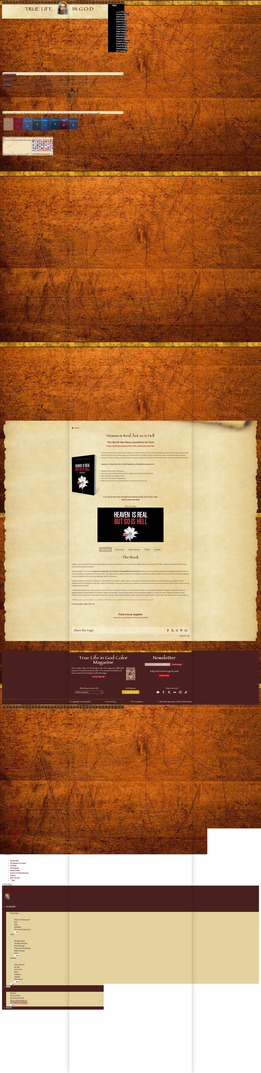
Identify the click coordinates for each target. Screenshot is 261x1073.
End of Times (18, 782)
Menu (6, 55)
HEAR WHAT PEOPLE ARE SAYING (107, 292)
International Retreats (16, 832)
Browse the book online (17, 811)
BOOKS (8, 799)
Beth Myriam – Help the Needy (19, 837)
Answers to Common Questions (19, 873)
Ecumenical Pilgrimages (17, 829)
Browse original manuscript (18, 813)
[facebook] (163, 692)
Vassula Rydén (14, 860)
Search (16, 766)
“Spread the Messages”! (17, 842)
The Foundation (136, 702)
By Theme (13, 771)
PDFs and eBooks (15, 808)
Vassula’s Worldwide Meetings (19, 827)
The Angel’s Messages (20, 756)
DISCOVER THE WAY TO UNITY (106, 235)
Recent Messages (19, 758)
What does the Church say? (22, 742)
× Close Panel (7, 884)
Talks (147, 549)
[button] (16, 906)
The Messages (14, 726)
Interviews (134, 549)
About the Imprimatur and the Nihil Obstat (175, 702)
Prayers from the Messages (22, 761)
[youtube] (158, 692)
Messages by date (19, 754)
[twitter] (169, 692)
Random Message (19, 763)
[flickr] (174, 692)
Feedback (183, 636)
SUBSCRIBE (164, 675)
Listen (157, 549)
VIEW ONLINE (98, 677)
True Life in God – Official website (22, 889)
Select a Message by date (13, 419)
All (7, 412)
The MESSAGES (10, 719)
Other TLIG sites (15, 878)
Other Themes (18, 792)
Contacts (12, 875)
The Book (105, 549)
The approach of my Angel (18, 863)
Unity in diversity (19, 777)
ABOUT (8, 854)
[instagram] (180, 692)
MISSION (8, 820)
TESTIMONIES (10, 851)
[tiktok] (186, 692)
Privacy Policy (110, 702)
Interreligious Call (15, 839)
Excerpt (119, 549)
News (11, 844)
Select (12, 747)
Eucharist (17, 789)
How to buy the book (131, 500)
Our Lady (16, 780)
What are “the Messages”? (22, 732)
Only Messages (19, 412)
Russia (16, 785)
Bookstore (13, 806)
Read (15, 735)
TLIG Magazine (14, 868)
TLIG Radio (13, 865)
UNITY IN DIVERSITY (12, 849)
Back (17, 745)
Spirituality (17, 740)
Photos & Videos (15, 870)
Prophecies (17, 787)
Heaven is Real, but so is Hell (19, 816)
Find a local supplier (131, 614)
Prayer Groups (14, 834)
